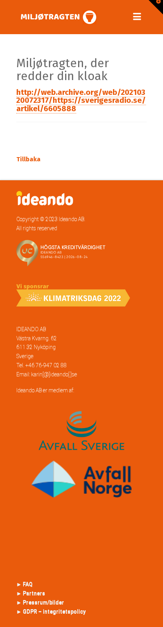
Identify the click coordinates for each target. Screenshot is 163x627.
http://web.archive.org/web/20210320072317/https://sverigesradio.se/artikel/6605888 (81, 100)
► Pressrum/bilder (40, 602)
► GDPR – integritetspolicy (51, 611)
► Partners (30, 593)
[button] (137, 16)
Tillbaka (28, 159)
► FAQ (24, 584)
